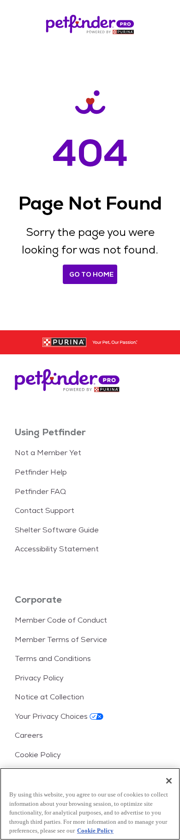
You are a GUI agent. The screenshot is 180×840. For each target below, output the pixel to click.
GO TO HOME (91, 274)
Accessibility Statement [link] (57, 549)
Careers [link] (29, 735)
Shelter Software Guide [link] (57, 530)
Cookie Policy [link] (38, 755)
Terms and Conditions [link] (53, 658)
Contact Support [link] (44, 510)
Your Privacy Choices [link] (51, 716)
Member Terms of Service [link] (61, 639)
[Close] (169, 781)
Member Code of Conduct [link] (61, 620)
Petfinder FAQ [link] (40, 491)
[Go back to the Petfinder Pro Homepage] (90, 26)
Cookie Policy (95, 830)
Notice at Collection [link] (49, 697)
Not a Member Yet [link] (48, 452)
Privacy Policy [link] (39, 678)
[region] (90, 804)
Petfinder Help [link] (41, 472)
